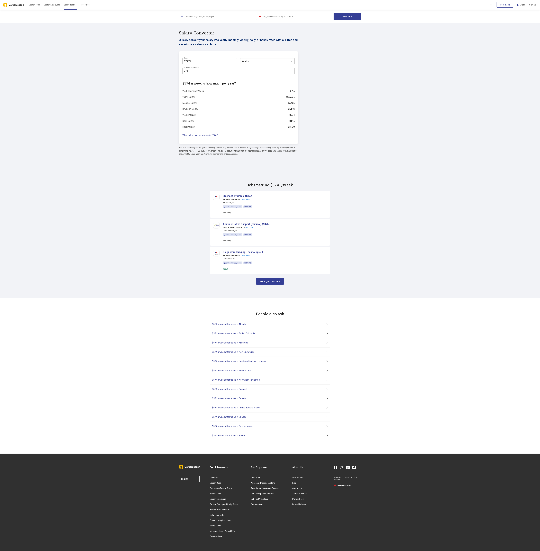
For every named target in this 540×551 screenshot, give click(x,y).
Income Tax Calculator (220, 510)
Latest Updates (299, 504)
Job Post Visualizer (259, 499)
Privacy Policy (298, 499)
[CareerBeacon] (189, 467)
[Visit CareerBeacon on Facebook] (336, 467)
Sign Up (532, 5)
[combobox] (219, 16)
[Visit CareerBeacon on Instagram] (342, 467)
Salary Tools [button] (69, 5)
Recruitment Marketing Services (265, 488)
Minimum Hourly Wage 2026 (222, 531)
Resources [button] (86, 5)
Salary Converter (217, 515)
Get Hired (214, 477)
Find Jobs (347, 16)
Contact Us (297, 488)
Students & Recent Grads (221, 488)
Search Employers (52, 5)
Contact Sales (257, 504)
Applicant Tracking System (263, 483)
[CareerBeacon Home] (13, 5)
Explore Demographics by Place (224, 504)
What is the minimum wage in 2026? (200, 135)
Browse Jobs (215, 494)
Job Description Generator (262, 494)
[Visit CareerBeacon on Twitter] (354, 467)
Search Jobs (34, 5)
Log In (522, 5)
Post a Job (505, 5)
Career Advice (216, 536)
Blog (294, 483)
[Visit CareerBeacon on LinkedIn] (348, 467)
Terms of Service (300, 494)
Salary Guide (215, 526)
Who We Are (297, 477)
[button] (238, 196)
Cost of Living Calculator (220, 520)
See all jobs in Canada (270, 281)
